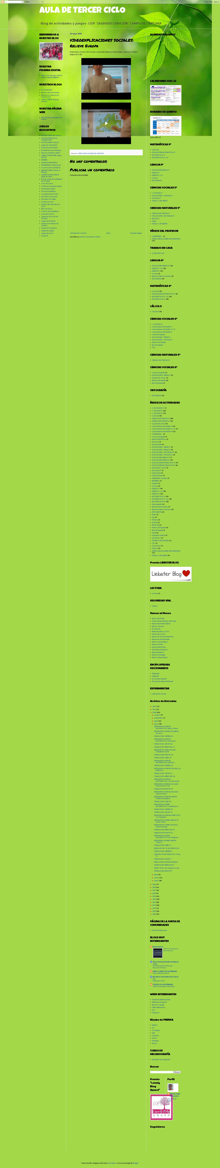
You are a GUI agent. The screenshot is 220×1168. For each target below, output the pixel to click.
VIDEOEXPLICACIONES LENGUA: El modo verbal (166, 821)
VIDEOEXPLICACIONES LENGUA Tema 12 (165, 841)
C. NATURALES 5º (158, 408)
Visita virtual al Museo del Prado (164, 621)
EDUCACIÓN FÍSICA (159, 439)
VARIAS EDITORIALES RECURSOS (164, 986)
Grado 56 (44, 236)
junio (156, 721)
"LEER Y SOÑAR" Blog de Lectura (50, 100)
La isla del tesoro (47, 214)
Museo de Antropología (161, 639)
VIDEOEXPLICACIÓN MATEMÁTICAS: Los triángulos (167, 816)
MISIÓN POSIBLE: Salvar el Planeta (50, 171)
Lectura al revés (47, 202)
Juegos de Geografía (49, 228)
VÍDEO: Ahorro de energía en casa (166, 868)
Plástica (155, 520)
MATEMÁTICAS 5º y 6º (160, 158)
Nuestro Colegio (158, 1005)
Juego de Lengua (47, 231)
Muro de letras (46, 209)
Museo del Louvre (159, 634)
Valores (155, 548)
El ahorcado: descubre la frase (50, 205)
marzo (156, 878)
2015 (154, 896)
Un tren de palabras (48, 191)
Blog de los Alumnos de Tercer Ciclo (50, 96)
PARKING (44, 160)
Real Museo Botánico (160, 650)
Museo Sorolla (157, 644)
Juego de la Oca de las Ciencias (49, 217)
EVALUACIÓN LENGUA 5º (161, 170)
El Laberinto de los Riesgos (51, 150)
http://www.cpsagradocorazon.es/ (51, 118)
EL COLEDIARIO (46, 90)
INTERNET (155, 481)
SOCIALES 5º (156, 198)
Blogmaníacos (158, 947)
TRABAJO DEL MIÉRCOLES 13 (164, 830)
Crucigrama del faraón (49, 194)
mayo (156, 724)
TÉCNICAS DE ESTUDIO (160, 541)
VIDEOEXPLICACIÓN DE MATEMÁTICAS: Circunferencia (166, 780)
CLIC (153, 1010)
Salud (154, 221)
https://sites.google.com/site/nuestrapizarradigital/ (51, 76)
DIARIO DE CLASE (158, 981)
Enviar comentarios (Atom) (90, 237)
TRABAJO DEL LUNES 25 (162, 758)
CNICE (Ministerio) (158, 1007)
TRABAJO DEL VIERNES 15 (163, 809)
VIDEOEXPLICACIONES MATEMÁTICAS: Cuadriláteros (166, 805)
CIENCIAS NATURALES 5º (161, 213)
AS (153, 1028)
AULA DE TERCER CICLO (82, 11)
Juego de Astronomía (49, 145)
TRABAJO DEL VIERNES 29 (163, 736)
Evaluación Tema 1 (159, 378)
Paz (153, 517)
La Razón (155, 1036)
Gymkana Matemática (49, 162)
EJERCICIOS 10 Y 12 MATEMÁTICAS (166, 848)
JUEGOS (155, 483)
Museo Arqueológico (160, 642)
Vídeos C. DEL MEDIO (159, 201)
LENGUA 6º (156, 271)
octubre (157, 715)
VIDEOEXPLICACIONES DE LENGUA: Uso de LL (166, 732)
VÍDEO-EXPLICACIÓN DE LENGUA (166, 862)
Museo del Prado (158, 618)
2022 (154, 706)
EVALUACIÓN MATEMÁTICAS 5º (163, 152)
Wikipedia (155, 674)
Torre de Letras (47, 183)
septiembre (158, 718)
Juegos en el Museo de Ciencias (49, 224)
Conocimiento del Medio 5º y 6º (163, 329)
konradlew (112, 1163)
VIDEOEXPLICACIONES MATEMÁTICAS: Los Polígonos (166, 836)
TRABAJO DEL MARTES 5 (163, 871)
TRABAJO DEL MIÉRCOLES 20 (164, 776)
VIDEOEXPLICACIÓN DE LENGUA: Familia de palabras (165, 797)
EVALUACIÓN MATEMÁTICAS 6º (163, 294)
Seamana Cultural (158, 535)
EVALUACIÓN (157, 444)
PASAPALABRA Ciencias (50, 142)
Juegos (154, 606)
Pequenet (155, 1013)
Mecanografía (157, 504)
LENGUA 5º (156, 173)
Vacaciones (156, 546)
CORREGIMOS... (157, 236)
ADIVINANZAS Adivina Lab (51, 165)
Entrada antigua (136, 233)
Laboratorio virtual (159, 694)
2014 (154, 899)
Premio (154, 522)
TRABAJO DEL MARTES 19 (163, 789)
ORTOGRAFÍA (157, 180)
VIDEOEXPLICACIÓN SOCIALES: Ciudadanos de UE (165, 751)
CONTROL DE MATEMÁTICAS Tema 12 (167, 855)
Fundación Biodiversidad (161, 1000)
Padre (154, 515)
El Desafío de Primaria (49, 148)
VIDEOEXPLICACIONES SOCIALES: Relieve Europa (166, 826)
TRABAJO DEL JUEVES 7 (162, 859)
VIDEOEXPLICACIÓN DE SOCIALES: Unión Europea (166, 793)
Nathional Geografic (159, 1002)
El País (154, 1038)
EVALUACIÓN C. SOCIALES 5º (162, 196)
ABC (153, 1033)
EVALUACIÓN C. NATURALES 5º (163, 216)
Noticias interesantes (160, 507)
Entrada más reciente (79, 233)
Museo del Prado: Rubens (161, 624)
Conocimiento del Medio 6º (162, 332)
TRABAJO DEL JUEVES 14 (163, 812)
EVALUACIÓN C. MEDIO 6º (161, 337)
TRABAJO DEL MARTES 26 (163, 755)
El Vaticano (156, 629)
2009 (154, 914)
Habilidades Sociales (159, 478)
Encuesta (155, 442)
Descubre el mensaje (49, 196)
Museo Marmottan (159, 647)
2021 (154, 709)
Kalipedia (155, 676)
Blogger (136, 1163)
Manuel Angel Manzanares (175, 1095)
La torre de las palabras (50, 211)
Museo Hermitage (158, 655)
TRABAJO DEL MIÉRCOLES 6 (164, 865)
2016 (154, 893)
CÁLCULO (155, 150)
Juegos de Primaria (48, 221)
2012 (154, 905)
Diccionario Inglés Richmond (162, 681)
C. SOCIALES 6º (157, 324)
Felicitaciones (157, 476)
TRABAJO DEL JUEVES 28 (163, 744)
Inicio (108, 233)
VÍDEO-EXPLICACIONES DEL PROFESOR (91, 153)
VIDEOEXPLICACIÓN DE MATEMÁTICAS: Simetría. (164, 761)
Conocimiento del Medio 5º (162, 327)
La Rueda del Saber (48, 189)
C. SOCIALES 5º (157, 193)
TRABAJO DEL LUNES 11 (162, 845)
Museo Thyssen (158, 626)
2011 (154, 908)
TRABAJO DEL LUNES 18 (162, 801)
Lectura (155, 178)
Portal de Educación (159, 930)
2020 (154, 712)
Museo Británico (158, 652)
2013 (154, 902)
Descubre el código (48, 199)
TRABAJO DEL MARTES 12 (163, 833)
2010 (154, 911)
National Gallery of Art (160, 631)
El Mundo (155, 1041)
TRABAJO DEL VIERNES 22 (163, 765)
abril (156, 875)
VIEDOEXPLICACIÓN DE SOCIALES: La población (167, 769)
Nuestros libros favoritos (161, 276)
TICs (153, 347)
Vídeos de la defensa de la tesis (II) (170, 950)
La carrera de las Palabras (50, 168)
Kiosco (154, 1043)
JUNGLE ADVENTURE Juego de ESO (51, 156)
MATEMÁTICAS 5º (158, 155)
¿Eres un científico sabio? (50, 153)
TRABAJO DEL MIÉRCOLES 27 (164, 747)
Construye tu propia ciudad (51, 186)
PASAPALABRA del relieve (51, 135)
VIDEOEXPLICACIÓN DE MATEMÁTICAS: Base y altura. (166, 727)
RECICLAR (155, 219)
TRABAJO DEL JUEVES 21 (163, 773)
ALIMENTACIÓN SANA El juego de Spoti (50, 175)
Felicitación (156, 473)
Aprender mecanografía (161, 1059)
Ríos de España (157, 345)
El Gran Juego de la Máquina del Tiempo (51, 180)
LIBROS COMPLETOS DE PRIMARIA (165, 971)
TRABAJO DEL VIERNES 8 (163, 851)
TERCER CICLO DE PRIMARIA (163, 984)
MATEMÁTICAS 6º (158, 299)
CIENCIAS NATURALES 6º (161, 360)
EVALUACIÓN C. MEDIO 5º (161, 447)
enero (156, 881)
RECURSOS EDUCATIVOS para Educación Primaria (163, 967)
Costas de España (158, 334)
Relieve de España (159, 342)
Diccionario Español (159, 679)
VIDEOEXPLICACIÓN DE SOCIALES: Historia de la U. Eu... (166, 785)
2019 (154, 884)
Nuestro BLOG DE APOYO (50, 93)
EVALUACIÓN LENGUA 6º (161, 266)
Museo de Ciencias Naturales (163, 637)
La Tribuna (156, 1030)
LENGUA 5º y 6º (157, 175)
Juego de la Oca (47, 233)
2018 (154, 887)
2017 (154, 890)
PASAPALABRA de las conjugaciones (49, 139)
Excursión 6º (156, 470)
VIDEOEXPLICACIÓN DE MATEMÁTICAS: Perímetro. (165, 740)
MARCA (154, 1025)
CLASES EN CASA (158, 253)
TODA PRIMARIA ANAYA (161, 973)
